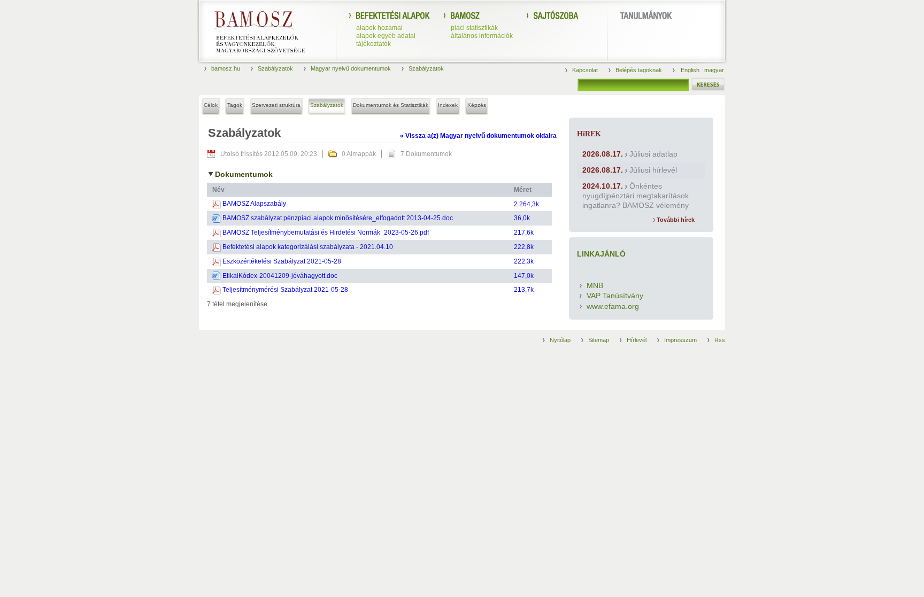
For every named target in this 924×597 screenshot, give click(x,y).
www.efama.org (613, 306)
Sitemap (598, 340)
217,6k (524, 232)
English (691, 70)
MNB (595, 285)
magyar (714, 70)
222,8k (524, 247)
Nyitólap (560, 340)
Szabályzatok (275, 68)
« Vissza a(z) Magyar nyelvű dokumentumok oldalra (478, 135)
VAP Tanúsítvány (615, 295)
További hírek (675, 219)
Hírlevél (636, 340)
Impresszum (680, 340)
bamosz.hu (225, 68)
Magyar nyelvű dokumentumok (351, 68)
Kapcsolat (585, 70)
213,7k (524, 289)
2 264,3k (526, 204)
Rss (719, 340)
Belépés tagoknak (638, 70)
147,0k (524, 276)
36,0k (522, 218)
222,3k (524, 261)
